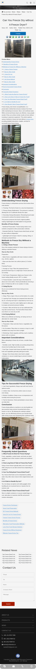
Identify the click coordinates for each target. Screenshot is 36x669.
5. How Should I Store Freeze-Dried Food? (15, 104)
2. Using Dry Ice (7, 74)
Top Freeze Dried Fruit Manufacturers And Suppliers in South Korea (26, 554)
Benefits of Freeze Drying (10, 64)
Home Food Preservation (10, 508)
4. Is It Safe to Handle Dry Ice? (11, 101)
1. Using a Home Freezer (10, 69)
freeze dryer (30, 119)
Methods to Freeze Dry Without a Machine (14, 66)
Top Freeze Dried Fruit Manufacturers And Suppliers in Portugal (9, 556)
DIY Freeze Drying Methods (10, 511)
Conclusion (6, 89)
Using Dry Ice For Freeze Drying (12, 514)
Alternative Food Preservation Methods (13, 523)
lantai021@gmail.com (10, 647)
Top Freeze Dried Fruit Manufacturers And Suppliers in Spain (26, 556)
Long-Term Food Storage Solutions (12, 527)
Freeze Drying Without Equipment (12, 530)
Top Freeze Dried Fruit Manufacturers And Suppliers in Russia (26, 558)
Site (20, 30)
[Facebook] (18, 656)
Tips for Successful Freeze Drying (12, 86)
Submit (8, 604)
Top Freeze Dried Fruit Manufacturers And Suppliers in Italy (9, 558)
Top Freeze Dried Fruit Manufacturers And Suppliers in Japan (9, 554)
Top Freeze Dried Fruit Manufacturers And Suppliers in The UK (9, 560)
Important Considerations (10, 84)
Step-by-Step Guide (9, 72)
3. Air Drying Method (9, 79)
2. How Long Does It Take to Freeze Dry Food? (16, 96)
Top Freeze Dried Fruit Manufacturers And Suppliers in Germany (26, 560)
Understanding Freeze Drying (11, 61)
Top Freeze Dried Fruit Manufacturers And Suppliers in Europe (26, 562)
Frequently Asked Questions (10, 91)
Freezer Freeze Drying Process (11, 517)
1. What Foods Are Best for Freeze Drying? (15, 94)
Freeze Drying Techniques (10, 505)
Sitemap (24, 661)
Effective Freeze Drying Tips (10, 533)
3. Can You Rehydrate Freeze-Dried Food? (15, 99)
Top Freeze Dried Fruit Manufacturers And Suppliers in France (9, 562)
